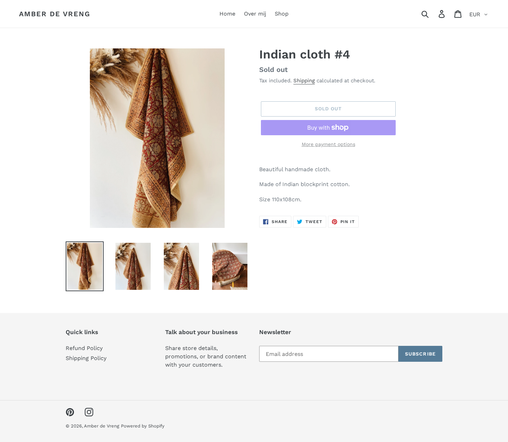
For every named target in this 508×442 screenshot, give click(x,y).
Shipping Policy (86, 358)
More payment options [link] (328, 144)
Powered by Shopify (142, 426)
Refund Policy (84, 348)
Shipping (304, 80)
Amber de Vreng (54, 14)
